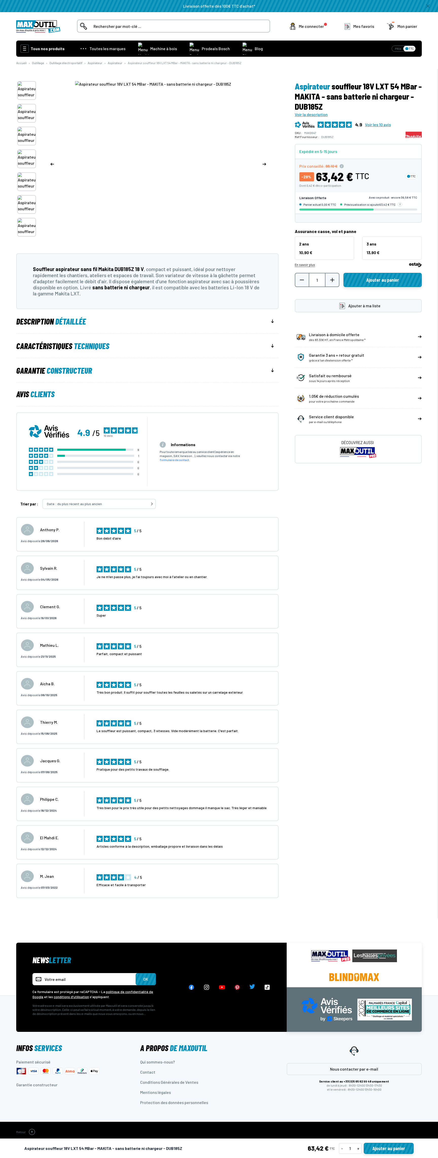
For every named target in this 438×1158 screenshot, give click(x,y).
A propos (173, 1048)
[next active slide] (264, 164)
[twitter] (252, 987)
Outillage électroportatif (65, 63)
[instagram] (207, 987)
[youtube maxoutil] (222, 987)
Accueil (21, 63)
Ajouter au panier (388, 1148)
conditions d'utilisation (71, 997)
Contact (147, 1072)
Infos (39, 1048)
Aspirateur (95, 63)
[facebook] (191, 987)
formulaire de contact (174, 460)
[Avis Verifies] (327, 1008)
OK (145, 979)
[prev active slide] (52, 164)
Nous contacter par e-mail (354, 1069)
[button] (309, 26)
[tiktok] (267, 987)
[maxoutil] (330, 956)
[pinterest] (237, 987)
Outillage (38, 63)
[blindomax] (354, 977)
